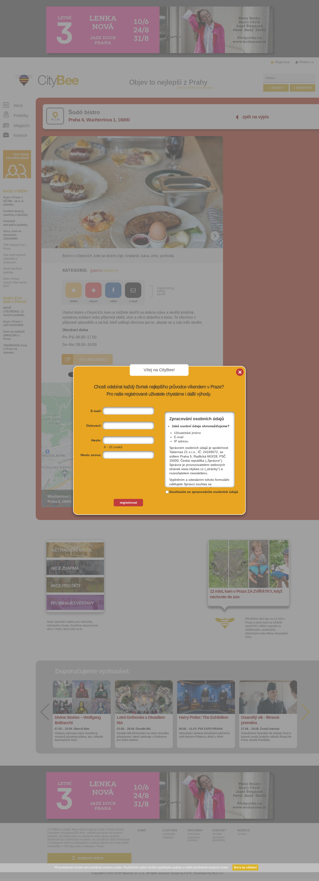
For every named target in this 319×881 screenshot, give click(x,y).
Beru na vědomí (245, 867)
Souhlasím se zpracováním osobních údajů (203, 492)
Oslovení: (94, 425)
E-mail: (96, 411)
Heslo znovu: (91, 455)
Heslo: (96, 440)
